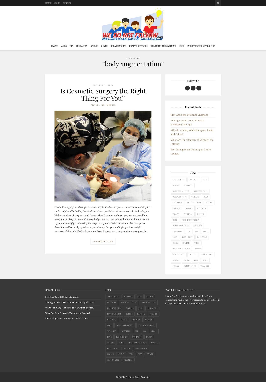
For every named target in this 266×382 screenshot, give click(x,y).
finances (201, 208)
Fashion (176, 208)
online (186, 243)
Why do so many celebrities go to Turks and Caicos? (69, 307)
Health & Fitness (138, 46)
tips (205, 260)
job (188, 231)
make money (187, 237)
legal (206, 231)
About (57, 3)
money (175, 243)
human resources (181, 226)
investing (177, 231)
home (175, 220)
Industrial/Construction (201, 46)
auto (205, 180)
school (192, 254)
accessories (179, 180)
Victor (94, 105)
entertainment (194, 203)
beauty (176, 185)
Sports (94, 46)
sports (176, 260)
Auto (64, 46)
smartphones (206, 254)
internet (198, 226)
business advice (181, 191)
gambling (188, 214)
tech (196, 260)
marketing (202, 237)
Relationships (118, 46)
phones (198, 249)
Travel (54, 46)
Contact (67, 3)
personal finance (181, 249)
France (176, 214)
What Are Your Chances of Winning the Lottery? (67, 313)
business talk (201, 191)
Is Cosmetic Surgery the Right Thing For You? (103, 94)
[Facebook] (187, 88)
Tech (181, 46)
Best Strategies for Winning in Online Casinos (66, 318)
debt (206, 197)
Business (188, 185)
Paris (197, 243)
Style (104, 46)
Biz (71, 46)
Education (81, 46)
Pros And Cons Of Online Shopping (189, 114)
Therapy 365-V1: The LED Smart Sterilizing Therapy (69, 302)
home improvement (190, 220)
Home (48, 3)
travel (176, 266)
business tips (180, 197)
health (200, 214)
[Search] (218, 3)
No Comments (108, 105)
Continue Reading (103, 241)
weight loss (190, 266)
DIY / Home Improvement (163, 46)
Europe (209, 203)
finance (189, 208)
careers (195, 197)
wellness (205, 266)
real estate (179, 254)
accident (193, 180)
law (196, 231)
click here (181, 303)
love (175, 237)
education (177, 203)
